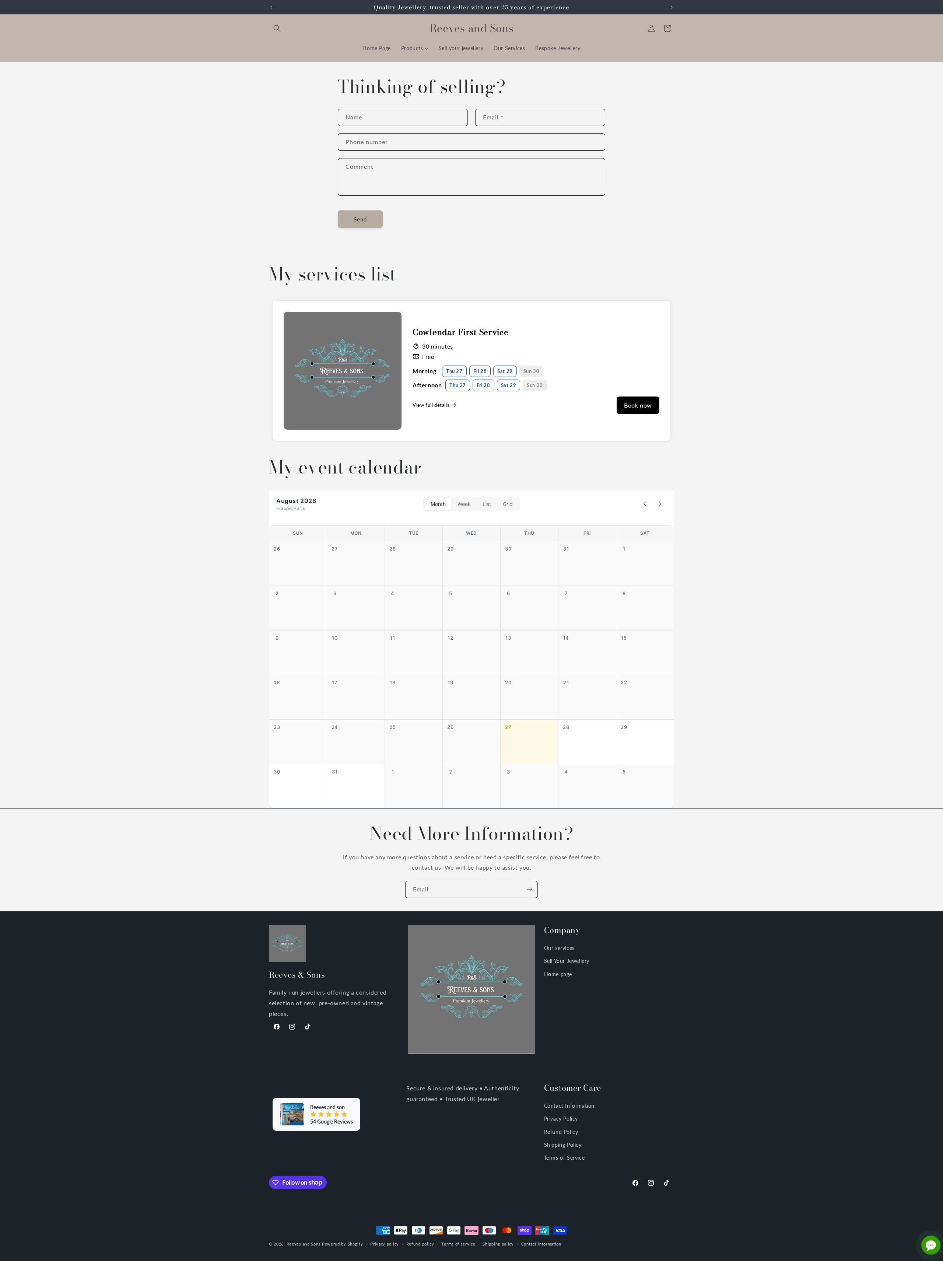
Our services (559, 948)
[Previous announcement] (271, 7)
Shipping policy (498, 1243)
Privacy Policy (561, 1118)
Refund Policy (561, 1131)
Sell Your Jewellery (566, 961)
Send (360, 219)
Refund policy (420, 1243)
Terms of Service (564, 1157)
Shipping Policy (563, 1144)
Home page (558, 974)
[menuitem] (376, 48)
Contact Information (569, 1106)
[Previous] (644, 503)
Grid (508, 504)
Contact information (541, 1243)
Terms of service (458, 1243)
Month (438, 504)
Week (464, 504)
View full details (431, 405)
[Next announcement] (671, 7)
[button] (277, 28)
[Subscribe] (529, 889)
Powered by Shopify (342, 1243)
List (487, 504)
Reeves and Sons (304, 1243)
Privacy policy (384, 1243)
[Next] (660, 503)
